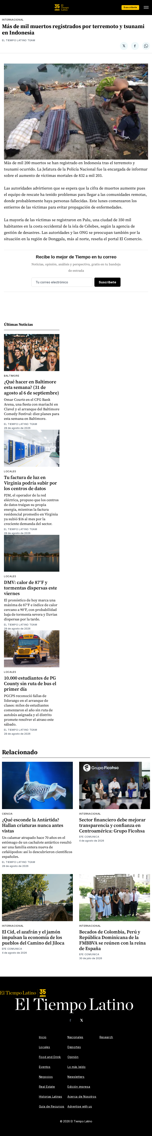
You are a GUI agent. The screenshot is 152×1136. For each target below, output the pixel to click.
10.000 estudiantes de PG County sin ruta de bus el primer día (30, 683)
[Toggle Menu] (146, 7)
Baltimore (11, 375)
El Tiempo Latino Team (18, 40)
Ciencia (7, 813)
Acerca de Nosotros (81, 1096)
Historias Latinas (50, 1096)
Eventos (44, 1066)
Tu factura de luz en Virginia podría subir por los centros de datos (30, 483)
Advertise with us (79, 1106)
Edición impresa (78, 1086)
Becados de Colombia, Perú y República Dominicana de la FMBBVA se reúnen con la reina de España (112, 940)
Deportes (74, 1047)
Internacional (13, 19)
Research (106, 1037)
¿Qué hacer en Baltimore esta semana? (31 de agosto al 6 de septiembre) (31, 387)
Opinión (73, 1057)
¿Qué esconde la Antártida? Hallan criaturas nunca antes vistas (32, 825)
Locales (10, 471)
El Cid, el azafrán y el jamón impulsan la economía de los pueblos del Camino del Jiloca (33, 937)
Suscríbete (130, 7)
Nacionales (75, 1037)
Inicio (43, 1037)
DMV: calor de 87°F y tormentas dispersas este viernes (30, 588)
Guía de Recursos (51, 1106)
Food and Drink (50, 1057)
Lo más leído (76, 1066)
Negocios (46, 1076)
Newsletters (76, 1076)
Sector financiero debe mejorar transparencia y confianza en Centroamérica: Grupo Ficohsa (112, 825)
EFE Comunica (89, 836)
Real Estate (47, 1086)
